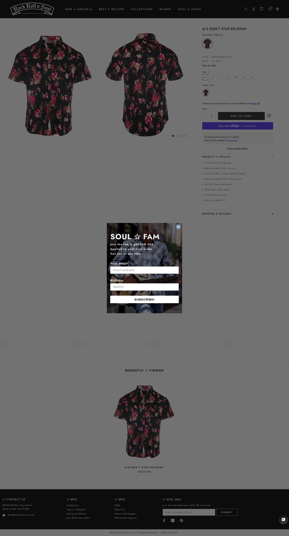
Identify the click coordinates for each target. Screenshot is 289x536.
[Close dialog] (178, 227)
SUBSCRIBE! (144, 299)
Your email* (119, 263)
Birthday (117, 280)
